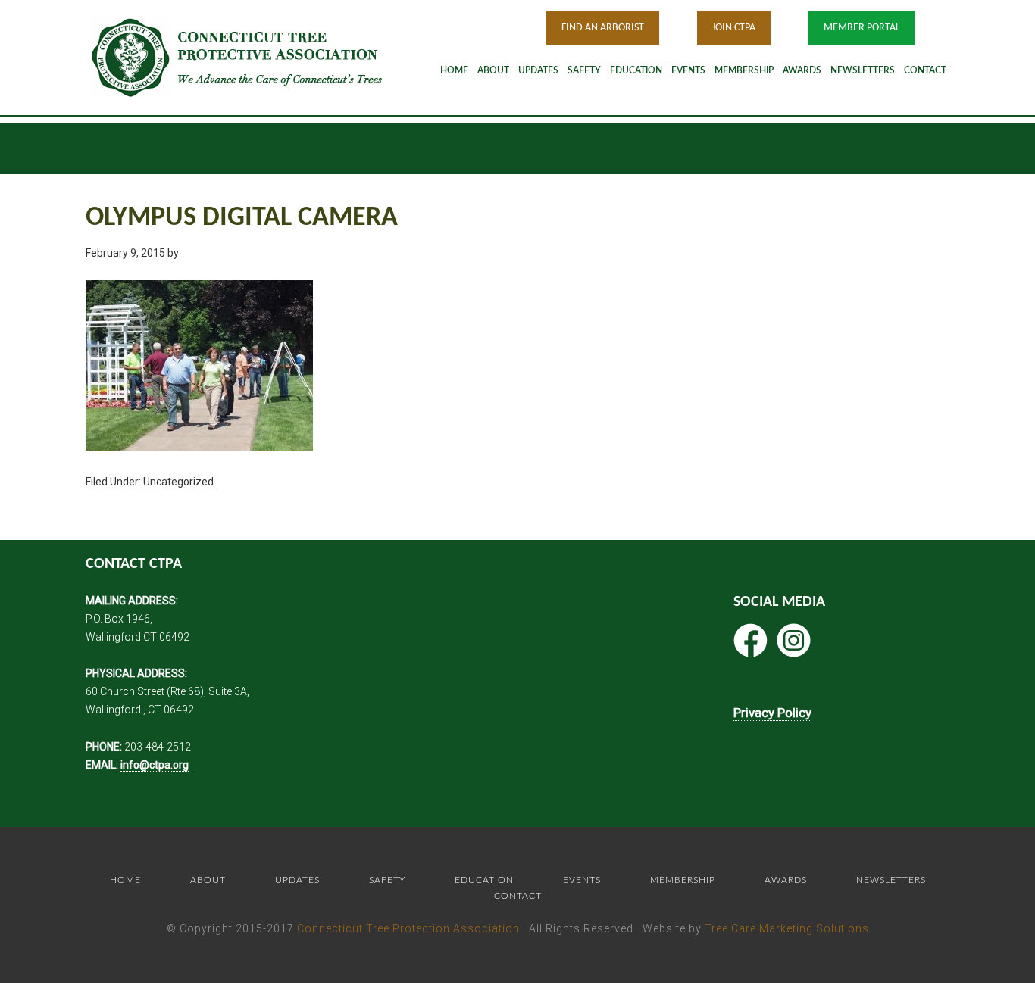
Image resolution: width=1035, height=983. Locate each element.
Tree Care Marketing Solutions (787, 928)
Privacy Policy (772, 712)
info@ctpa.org (154, 765)
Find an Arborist (602, 27)
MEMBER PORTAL (862, 27)
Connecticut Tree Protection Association (408, 928)
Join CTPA (733, 27)
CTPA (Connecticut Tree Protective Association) (256, 57)
